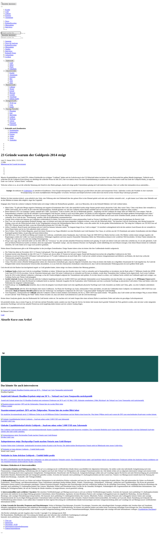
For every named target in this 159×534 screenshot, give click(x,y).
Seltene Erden (14, 99)
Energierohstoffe (11, 101)
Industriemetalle (11, 71)
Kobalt (12, 91)
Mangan (12, 93)
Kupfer (7, 10)
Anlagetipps (9, 55)
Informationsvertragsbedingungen (16, 526)
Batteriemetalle (10, 85)
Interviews (8, 27)
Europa (12, 134)
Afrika (12, 136)
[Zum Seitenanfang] (2, 532)
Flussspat (13, 123)
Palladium (13, 69)
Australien (13, 140)
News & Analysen (11, 43)
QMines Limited (6, 406)
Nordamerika (14, 130)
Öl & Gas (13, 103)
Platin (11, 67)
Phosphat (13, 111)
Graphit (12, 95)
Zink (11, 81)
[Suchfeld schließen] (22, 33)
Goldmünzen (28, 191)
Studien (7, 49)
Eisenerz (8, 15)
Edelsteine (13, 125)
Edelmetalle (9, 61)
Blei (11, 79)
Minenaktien (9, 25)
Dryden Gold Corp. (7, 437)
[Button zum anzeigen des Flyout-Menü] (2, 2)
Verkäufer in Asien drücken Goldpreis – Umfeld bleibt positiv (28, 455)
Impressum (9, 522)
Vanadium (13, 97)
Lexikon (8, 57)
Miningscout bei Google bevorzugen (13, 164)
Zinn (11, 83)
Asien (12, 138)
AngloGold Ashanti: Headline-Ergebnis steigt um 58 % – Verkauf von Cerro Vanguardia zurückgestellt (46, 396)
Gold (7, 12)
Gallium (12, 117)
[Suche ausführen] (24, 33)
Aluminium (9, 17)
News (7, 21)
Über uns (8, 521)
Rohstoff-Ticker (10, 53)
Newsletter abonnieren (9, 4)
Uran (11, 105)
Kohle (12, 107)
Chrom (12, 121)
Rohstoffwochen (11, 23)
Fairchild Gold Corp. (8, 421)
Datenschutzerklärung (12, 528)
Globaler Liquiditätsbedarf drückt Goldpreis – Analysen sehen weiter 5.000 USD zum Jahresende (44, 425)
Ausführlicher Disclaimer (147, 509)
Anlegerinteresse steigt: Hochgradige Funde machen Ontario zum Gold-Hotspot (36, 441)
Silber (12, 65)
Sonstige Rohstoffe (12, 109)
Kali (11, 113)
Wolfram (12, 119)
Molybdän (13, 115)
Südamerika (14, 132)
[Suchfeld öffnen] (6, 29)
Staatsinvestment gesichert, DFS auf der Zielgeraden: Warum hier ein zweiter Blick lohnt (40, 410)
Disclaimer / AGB (11, 524)
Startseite (8, 41)
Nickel (12, 89)
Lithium (8, 14)
